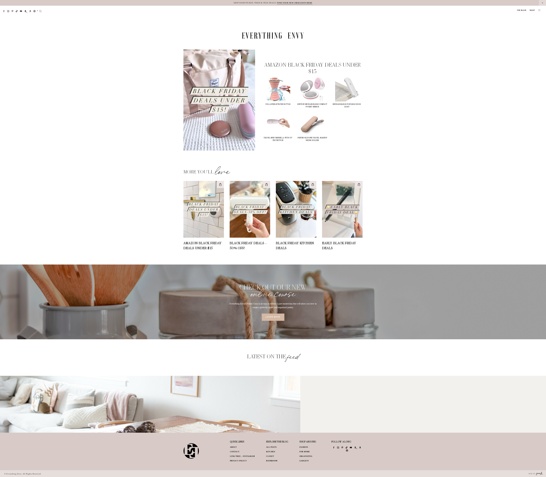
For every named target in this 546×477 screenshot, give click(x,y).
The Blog (521, 10)
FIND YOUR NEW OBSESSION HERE (294, 3)
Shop (532, 10)
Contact (234, 452)
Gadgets (304, 461)
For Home (304, 452)
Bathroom (271, 461)
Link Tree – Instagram (242, 456)
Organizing (305, 456)
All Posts (271, 447)
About (233, 447)
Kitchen (270, 452)
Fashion (303, 447)
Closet (270, 456)
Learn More (273, 317)
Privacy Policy (238, 461)
